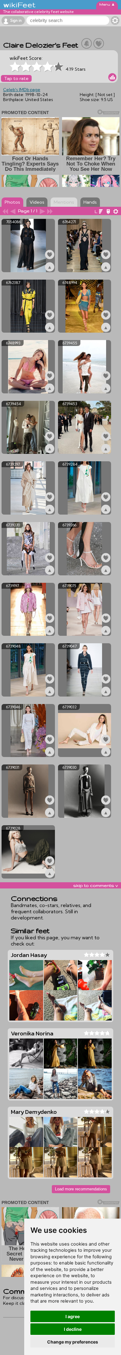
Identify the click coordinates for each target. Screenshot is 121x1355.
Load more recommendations (81, 1189)
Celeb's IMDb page (21, 89)
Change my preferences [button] (72, 1341)
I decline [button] (73, 1329)
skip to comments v (95, 885)
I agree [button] (72, 1316)
